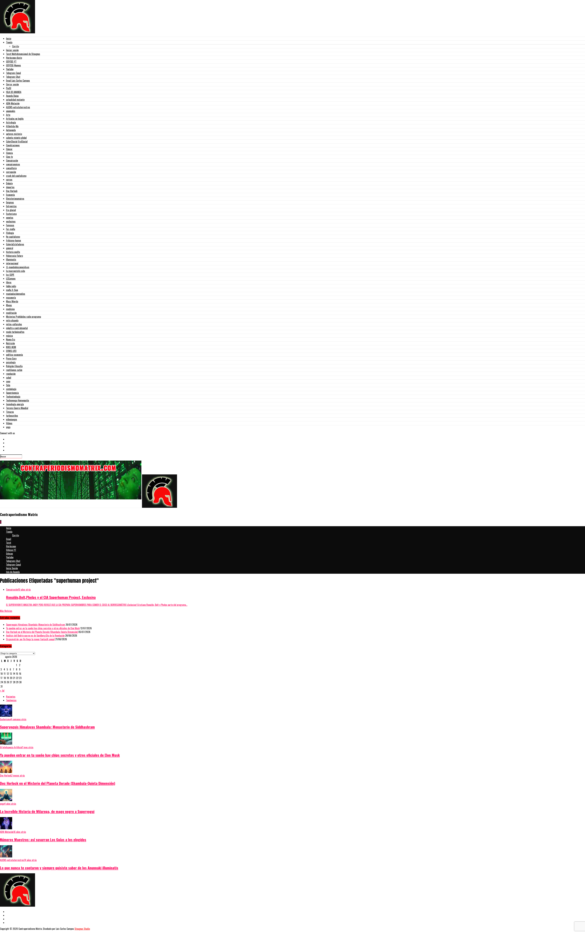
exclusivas (11, 221)
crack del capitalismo (16, 176)
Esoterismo (11, 214)
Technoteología (13, 396)
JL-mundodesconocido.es (17, 267)
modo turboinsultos (15, 332)
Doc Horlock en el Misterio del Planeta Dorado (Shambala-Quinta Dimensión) (42, 632)
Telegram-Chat (13, 77)
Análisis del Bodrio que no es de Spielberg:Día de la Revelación (35, 635)
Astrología (11, 122)
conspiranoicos (13, 164)
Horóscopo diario (14, 58)
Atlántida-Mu (12, 126)
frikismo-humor (13, 240)
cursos (9, 179)
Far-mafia (10, 229)
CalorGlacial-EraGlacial (17, 141)
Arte (8, 115)
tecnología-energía (15, 404)
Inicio (8, 38)
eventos (9, 217)
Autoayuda (11, 130)
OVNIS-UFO (11, 351)
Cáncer (9, 149)
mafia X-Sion (12, 290)
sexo (8, 381)
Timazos (10, 412)
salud (8, 377)
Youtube (9, 69)
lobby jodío (11, 286)
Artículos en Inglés (15, 118)
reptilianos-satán (14, 370)
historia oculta (13, 252)
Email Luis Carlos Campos (18, 80)
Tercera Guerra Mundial (17, 408)
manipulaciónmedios (15, 294)
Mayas (9, 305)
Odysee (9, 553)
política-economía (14, 355)
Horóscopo (11, 546)
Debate (9, 183)
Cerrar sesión (12, 84)
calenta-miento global (16, 138)
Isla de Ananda (13, 572)
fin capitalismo (13, 237)
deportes (10, 187)
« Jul (2, 690)
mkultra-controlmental (17, 328)
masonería (11, 297)
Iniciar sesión (12, 50)
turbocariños (12, 415)
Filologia (10, 233)
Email (8, 539)
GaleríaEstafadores (15, 244)
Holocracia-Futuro (14, 256)
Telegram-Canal (13, 73)
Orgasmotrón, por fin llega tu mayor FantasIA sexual (30, 639)
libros (8, 282)
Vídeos (9, 423)
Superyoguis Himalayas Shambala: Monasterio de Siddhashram (35, 624)
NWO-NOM (11, 347)
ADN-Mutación (13, 103)
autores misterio (14, 134)
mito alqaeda (12, 320)
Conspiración (12, 160)
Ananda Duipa (12, 96)
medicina (10, 309)
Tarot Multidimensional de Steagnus (23, 54)
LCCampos (11, 278)
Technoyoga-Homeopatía (17, 400)
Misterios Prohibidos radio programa (23, 316)
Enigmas (10, 202)
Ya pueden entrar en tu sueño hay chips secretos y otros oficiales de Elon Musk (43, 628)
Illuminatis (11, 259)
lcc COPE (10, 275)
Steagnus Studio (82, 929)
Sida (8, 385)
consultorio (11, 168)
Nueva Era (10, 339)
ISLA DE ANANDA (13, 92)
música (9, 336)
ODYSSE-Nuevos (13, 65)
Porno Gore (11, 358)
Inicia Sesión (12, 568)
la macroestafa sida (15, 271)
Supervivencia (12, 393)
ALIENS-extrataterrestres (18, 107)
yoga (8, 427)
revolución (11, 374)
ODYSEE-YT (11, 61)
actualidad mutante (15, 99)
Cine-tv (9, 157)
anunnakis (10, 111)
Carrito (15, 46)
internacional (12, 263)
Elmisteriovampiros (15, 198)
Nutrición (10, 343)
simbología (11, 389)
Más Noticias (6, 611)
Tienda (9, 42)
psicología (11, 362)
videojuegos (11, 419)
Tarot (8, 542)
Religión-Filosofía (14, 366)
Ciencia (9, 153)
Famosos (10, 225)
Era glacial (11, 210)
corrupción (11, 172)
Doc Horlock (11, 191)
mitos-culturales (14, 324)
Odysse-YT (11, 550)
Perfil (8, 88)
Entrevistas (11, 206)
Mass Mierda (12, 301)
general (9, 248)
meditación (11, 313)
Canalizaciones (13, 145)
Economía (10, 195)
